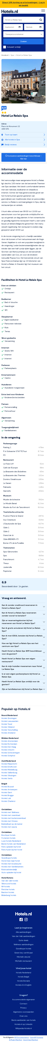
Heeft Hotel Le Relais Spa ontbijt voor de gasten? (21, 683)
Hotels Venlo (7, 778)
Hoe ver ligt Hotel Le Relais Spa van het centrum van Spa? (20, 645)
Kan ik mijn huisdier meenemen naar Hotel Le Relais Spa (22, 667)
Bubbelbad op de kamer (11, 824)
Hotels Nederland (23, 972)
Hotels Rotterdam (9, 744)
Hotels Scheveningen (10, 752)
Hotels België (23, 976)
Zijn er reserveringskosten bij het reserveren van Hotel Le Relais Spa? (18, 622)
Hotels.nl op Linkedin (23, 1024)
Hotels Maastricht (9, 764)
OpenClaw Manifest (30, 1040)
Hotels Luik (6, 798)
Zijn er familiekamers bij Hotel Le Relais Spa (22, 689)
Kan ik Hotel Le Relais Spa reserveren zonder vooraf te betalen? (19, 614)
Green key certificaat (23, 952)
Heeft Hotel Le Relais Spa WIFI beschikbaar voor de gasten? (22, 652)
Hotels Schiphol (8, 755)
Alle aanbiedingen (23, 932)
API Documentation (21, 1037)
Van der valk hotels (9, 880)
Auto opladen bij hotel (11, 872)
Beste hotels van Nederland (13, 844)
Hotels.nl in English (23, 985)
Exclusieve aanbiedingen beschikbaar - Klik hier (24, 157)
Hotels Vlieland (7, 727)
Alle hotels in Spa (12, 139)
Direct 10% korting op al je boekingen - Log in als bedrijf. (23, 4)
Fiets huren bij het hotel (11, 849)
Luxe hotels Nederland (11, 841)
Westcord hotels (8, 883)
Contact (23, 1003)
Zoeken (23, 41)
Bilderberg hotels (8, 895)
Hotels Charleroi (8, 801)
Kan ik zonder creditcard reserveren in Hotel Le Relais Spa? (19, 606)
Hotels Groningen (9, 718)
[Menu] (43, 10)
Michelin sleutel (23, 957)
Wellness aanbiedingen (24, 944)
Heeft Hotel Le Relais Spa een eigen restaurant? (18, 660)
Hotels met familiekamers (12, 866)
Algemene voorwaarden (23, 1012)
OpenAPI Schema (36, 1037)
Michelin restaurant (23, 961)
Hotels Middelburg (9, 769)
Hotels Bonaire (23, 981)
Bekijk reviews (11, 144)
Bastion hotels (7, 892)
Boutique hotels (8, 835)
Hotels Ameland (8, 733)
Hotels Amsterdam (9, 741)
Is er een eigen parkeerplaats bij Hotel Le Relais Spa (21, 675)
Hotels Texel (6, 724)
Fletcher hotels (8, 889)
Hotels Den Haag (8, 747)
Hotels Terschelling (9, 730)
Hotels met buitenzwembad (13, 818)
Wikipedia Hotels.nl (23, 1028)
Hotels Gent (6, 792)
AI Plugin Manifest (15, 1040)
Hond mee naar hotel (10, 861)
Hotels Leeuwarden (9, 721)
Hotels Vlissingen (8, 775)
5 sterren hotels (8, 838)
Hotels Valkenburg (9, 772)
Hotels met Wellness (10, 812)
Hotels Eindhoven (9, 766)
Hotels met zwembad (10, 815)
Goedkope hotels (9, 858)
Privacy (23, 1007)
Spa (12, 55)
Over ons (23, 1016)
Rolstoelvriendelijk (9, 869)
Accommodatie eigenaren (23, 999)
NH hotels (5, 886)
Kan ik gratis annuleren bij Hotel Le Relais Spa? (21, 629)
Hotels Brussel (7, 786)
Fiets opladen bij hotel (11, 846)
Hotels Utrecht (7, 749)
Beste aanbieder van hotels (24, 1020)
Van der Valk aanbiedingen (23, 936)
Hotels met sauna (9, 827)
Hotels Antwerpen (9, 789)
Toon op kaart (11, 134)
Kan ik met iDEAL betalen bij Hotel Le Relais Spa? (22, 637)
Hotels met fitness (9, 821)
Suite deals (23, 940)
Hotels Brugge (7, 795)
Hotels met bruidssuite (11, 863)
